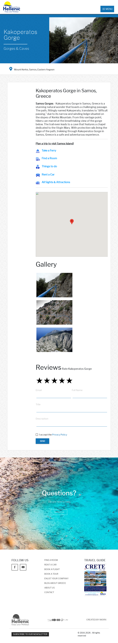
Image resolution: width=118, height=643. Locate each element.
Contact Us (59, 512)
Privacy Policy (59, 434)
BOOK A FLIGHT (52, 569)
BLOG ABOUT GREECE (55, 583)
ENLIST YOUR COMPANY (56, 578)
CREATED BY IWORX (96, 620)
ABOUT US (49, 588)
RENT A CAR (50, 565)
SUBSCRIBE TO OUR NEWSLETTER (30, 634)
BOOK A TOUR (51, 574)
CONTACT (49, 592)
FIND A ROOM (51, 560)
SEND (42, 441)
